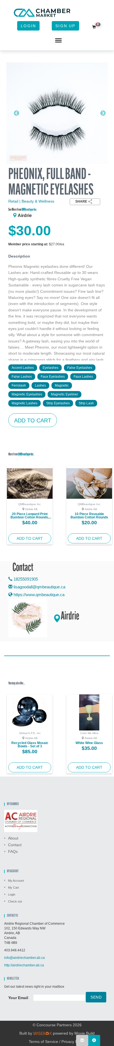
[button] (14, 113)
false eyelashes (79, 368)
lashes (40, 385)
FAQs (13, 851)
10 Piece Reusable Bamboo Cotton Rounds (89, 515)
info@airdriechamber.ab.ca (24, 958)
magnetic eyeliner (64, 394)
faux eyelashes (53, 377)
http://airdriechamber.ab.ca (24, 965)
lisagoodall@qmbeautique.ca (39, 586)
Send (96, 997)
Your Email (18, 997)
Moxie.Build (84, 1033)
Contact (15, 845)
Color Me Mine (89, 733)
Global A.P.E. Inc (30, 733)
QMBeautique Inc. (29, 209)
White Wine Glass (89, 743)
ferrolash (19, 385)
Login (28, 26)
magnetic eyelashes (27, 394)
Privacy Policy (73, 1041)
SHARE (81, 201)
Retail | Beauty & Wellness (31, 201)
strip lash (86, 403)
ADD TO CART (32, 420)
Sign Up (65, 26)
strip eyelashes (58, 403)
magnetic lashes (24, 403)
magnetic (62, 385)
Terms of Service (43, 1041)
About (13, 838)
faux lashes (83, 377)
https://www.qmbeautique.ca (38, 594)
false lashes (22, 377)
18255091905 (25, 579)
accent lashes (23, 368)
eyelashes (50, 368)
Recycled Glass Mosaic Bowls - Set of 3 (29, 744)
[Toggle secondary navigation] (58, 40)
